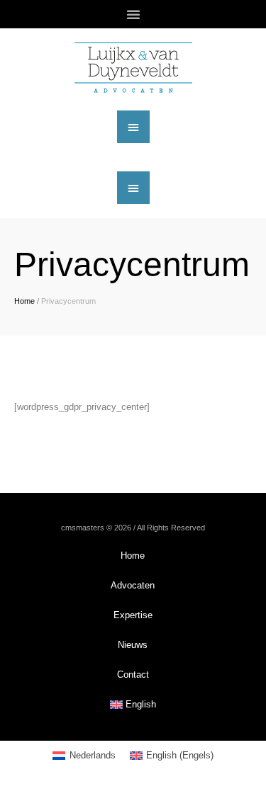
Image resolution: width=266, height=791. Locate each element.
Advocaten (133, 585)
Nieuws (133, 644)
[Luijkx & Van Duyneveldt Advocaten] (133, 67)
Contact (133, 674)
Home (24, 301)
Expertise (133, 615)
